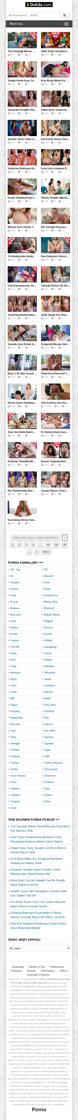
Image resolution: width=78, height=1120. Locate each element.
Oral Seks (50, 704)
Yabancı (15, 788)
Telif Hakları (48, 970)
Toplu (47, 749)
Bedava (15, 608)
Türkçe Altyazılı (53, 762)
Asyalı (14, 601)
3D (45, 569)
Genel (47, 653)
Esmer (48, 634)
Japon (47, 679)
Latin (13, 685)
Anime (14, 588)
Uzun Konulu (18, 775)
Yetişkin (15, 795)
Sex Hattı (50, 730)
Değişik (48, 621)
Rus (46, 717)
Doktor (14, 627)
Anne (47, 588)
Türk (47, 756)
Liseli (13, 691)
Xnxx (13, 782)
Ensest (48, 627)
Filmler (48, 640)
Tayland (48, 743)
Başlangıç (18, 966)
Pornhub (49, 711)
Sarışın (48, 724)
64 (11, 576)
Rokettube (16, 717)
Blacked (49, 608)
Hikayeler (49, 672)
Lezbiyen (49, 685)
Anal (47, 582)
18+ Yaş (15, 569)
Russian (15, 724)
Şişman (48, 737)
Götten (48, 659)
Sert (12, 730)
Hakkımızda (57, 966)
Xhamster (50, 775)
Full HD (14, 646)
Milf (12, 698)
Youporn (15, 801)
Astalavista (51, 595)
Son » (46, 551)
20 (56, 544)
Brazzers (15, 614)
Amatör (14, 582)
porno (27, 1045)
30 (64, 544)
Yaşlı (47, 788)
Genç (13, 653)
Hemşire (15, 672)
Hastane (49, 666)
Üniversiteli (50, 769)
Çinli (13, 621)
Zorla (13, 807)
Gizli (13, 659)
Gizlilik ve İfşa (37, 966)
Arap (13, 595)
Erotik (13, 634)
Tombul (14, 749)
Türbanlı (15, 756)
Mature (48, 691)
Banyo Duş (50, 601)
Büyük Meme (52, 614)
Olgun (13, 704)
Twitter (14, 769)
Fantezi (14, 640)
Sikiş (13, 737)
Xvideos (49, 782)
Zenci (47, 801)
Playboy (15, 711)
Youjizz (48, 795)
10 (48, 544)
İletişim (31, 970)
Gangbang (50, 646)
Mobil (47, 698)
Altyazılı (49, 576)
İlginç (13, 679)
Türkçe (14, 762)
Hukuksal (16, 970)
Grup (13, 666)
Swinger (15, 743)
